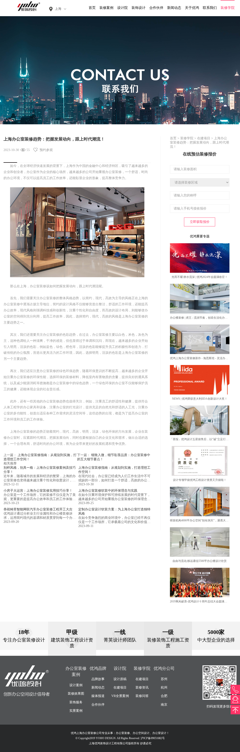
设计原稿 (120, 679)
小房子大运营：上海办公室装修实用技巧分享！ (38, 490)
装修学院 (228, 8)
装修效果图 (76, 693)
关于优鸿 (192, 8)
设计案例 (75, 685)
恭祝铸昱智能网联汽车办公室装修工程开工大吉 (38, 509)
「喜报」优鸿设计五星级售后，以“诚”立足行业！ (200, 439)
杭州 (164, 687)
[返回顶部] (235, 709)
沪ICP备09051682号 (153, 738)
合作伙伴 (156, 8)
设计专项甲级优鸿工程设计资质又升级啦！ (199, 480)
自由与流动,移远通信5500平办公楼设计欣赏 (199, 561)
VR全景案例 (120, 696)
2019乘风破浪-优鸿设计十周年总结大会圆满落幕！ (201, 601)
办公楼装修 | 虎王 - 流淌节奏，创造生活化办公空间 (201, 317)
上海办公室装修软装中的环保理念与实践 (107, 490)
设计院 (122, 8)
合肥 (164, 696)
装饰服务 (75, 702)
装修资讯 (142, 687)
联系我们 (210, 8)
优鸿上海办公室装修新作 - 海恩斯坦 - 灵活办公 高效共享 (205, 358)
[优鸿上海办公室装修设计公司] (27, 6)
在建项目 (203, 138)
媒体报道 (98, 696)
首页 (92, 8)
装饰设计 (138, 8)
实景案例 (75, 710)
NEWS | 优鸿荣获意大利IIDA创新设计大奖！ (199, 398)
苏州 (164, 679)
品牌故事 (98, 679)
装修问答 (142, 696)
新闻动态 (174, 8)
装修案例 (106, 8)
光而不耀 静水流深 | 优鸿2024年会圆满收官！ (200, 277)
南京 (164, 704)
